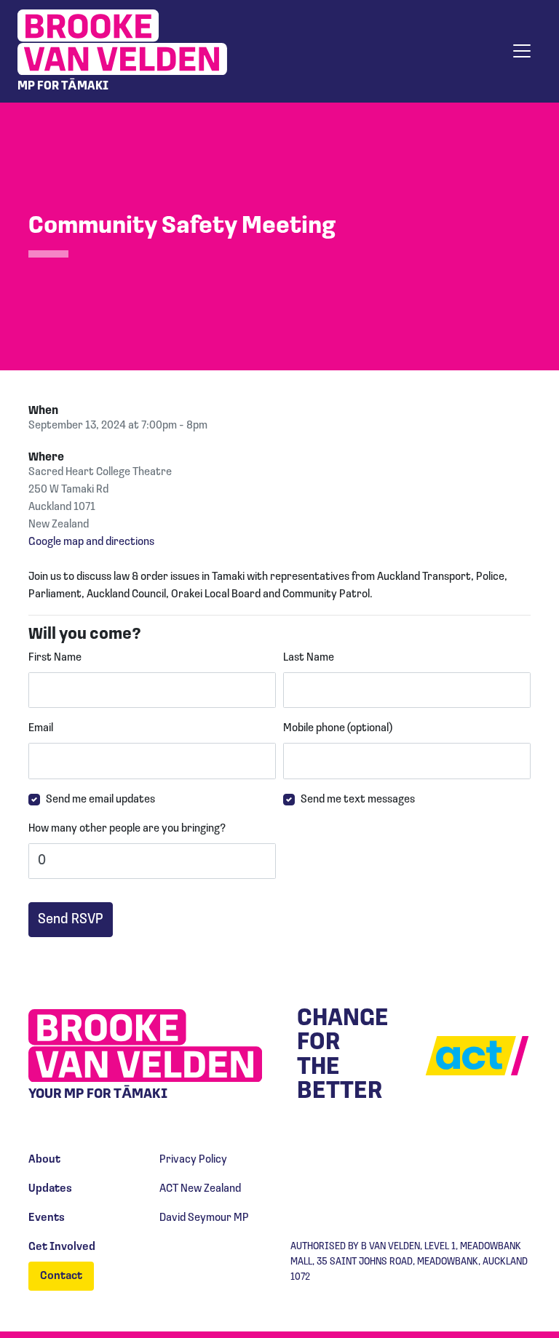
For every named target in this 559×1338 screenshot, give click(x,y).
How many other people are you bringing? (127, 829)
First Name (55, 658)
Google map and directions (91, 542)
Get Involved (61, 1247)
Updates (50, 1189)
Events (46, 1218)
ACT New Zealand (200, 1189)
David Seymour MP (204, 1218)
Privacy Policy (193, 1160)
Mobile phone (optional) (337, 728)
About (44, 1160)
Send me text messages (358, 799)
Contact (61, 1276)
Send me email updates (100, 799)
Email (40, 728)
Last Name (308, 658)
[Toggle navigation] (522, 51)
